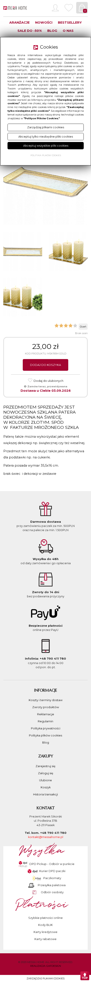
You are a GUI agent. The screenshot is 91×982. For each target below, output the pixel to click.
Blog (52, 31)
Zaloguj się (45, 773)
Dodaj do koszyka (45, 365)
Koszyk (46, 787)
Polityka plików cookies (45, 735)
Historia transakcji (45, 794)
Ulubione (45, 780)
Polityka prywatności (45, 728)
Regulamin (45, 721)
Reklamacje (45, 714)
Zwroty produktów (45, 707)
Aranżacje (19, 23)
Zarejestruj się (45, 766)
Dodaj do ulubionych (48, 380)
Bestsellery (70, 23)
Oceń (83, 326)
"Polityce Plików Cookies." (42, 118)
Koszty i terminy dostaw (46, 700)
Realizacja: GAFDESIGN (45, 965)
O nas (68, 31)
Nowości (43, 23)
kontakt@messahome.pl (45, 837)
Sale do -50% (29, 31)
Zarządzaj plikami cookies (45, 978)
